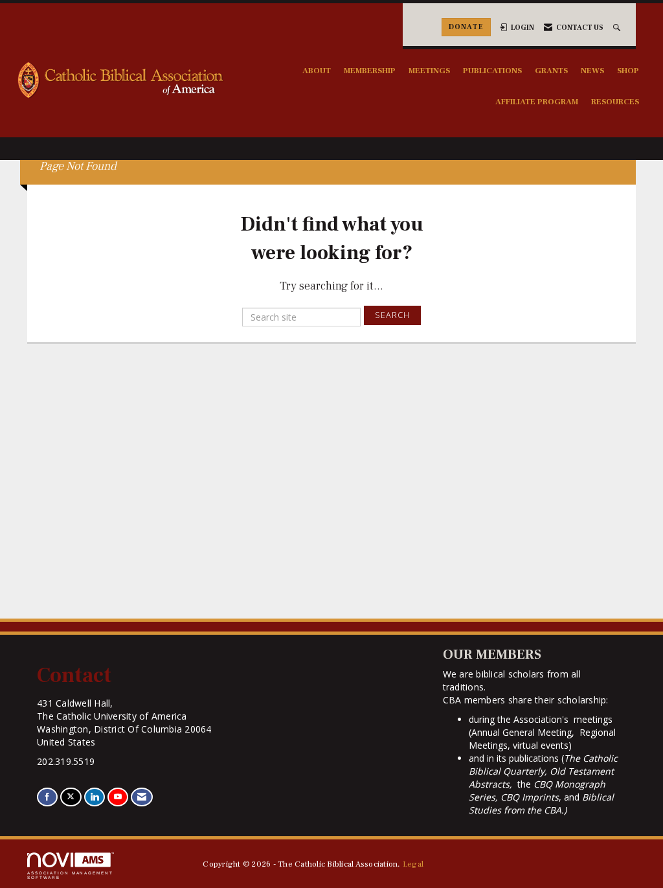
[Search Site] (618, 27)
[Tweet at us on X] (70, 797)
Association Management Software (70, 875)
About (316, 70)
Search (392, 315)
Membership (370, 70)
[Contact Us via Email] (142, 797)
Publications (492, 70)
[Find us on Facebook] (47, 797)
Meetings (429, 70)
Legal (413, 864)
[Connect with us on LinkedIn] (94, 797)
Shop (628, 70)
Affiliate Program (536, 102)
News (592, 70)
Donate (466, 27)
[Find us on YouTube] (117, 797)
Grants (551, 70)
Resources (615, 102)
